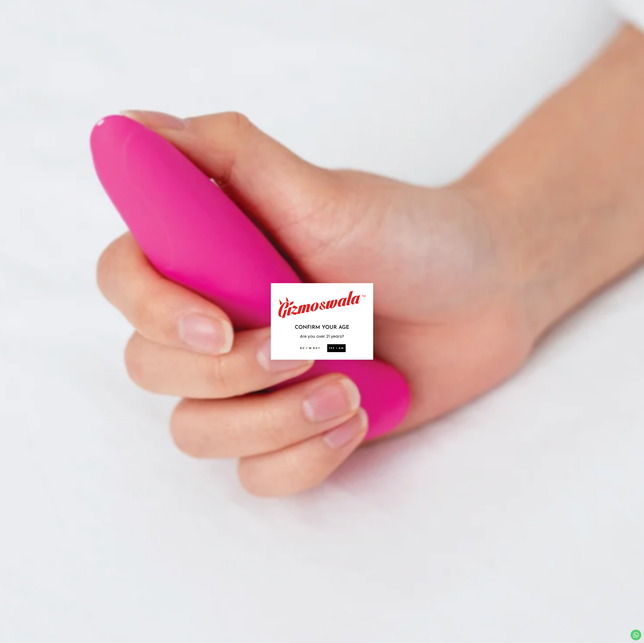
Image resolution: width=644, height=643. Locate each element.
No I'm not (310, 348)
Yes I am (336, 348)
